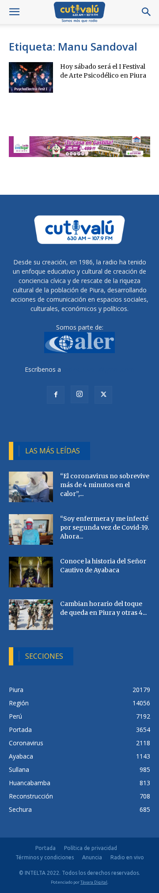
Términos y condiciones (44, 857)
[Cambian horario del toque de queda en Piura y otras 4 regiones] (31, 614)
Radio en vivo (127, 857)
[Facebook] (55, 395)
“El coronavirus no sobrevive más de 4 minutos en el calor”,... (104, 485)
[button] (14, 12)
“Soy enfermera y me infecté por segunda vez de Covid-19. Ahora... (104, 527)
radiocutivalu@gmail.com (98, 369)
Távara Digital (93, 882)
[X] (103, 395)
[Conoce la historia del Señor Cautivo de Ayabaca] (31, 572)
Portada (45, 848)
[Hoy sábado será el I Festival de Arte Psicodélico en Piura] (31, 77)
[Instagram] (79, 394)
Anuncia (92, 857)
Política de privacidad (90, 848)
